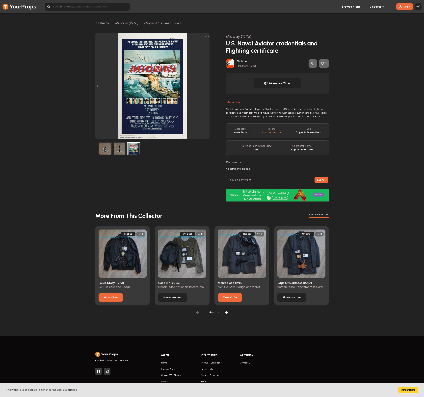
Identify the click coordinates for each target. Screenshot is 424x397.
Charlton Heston (271, 132)
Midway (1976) (238, 36)
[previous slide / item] (97, 86)
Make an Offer (280, 83)
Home (164, 362)
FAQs (203, 381)
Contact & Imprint (210, 375)
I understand (408, 389)
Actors (164, 381)
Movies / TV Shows (171, 375)
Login (406, 6)
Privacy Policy (208, 369)
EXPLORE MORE (319, 214)
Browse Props (351, 6)
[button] (148, 136)
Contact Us (245, 362)
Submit (321, 179)
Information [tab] (233, 102)
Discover (375, 6)
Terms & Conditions (211, 362)
